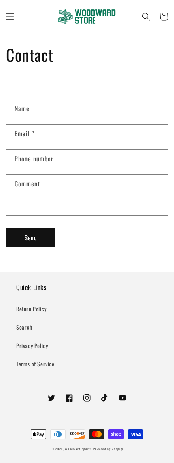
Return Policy (31, 308)
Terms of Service (35, 363)
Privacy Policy (32, 345)
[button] (10, 16)
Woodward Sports (78, 448)
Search (24, 327)
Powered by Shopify (108, 448)
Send (31, 237)
